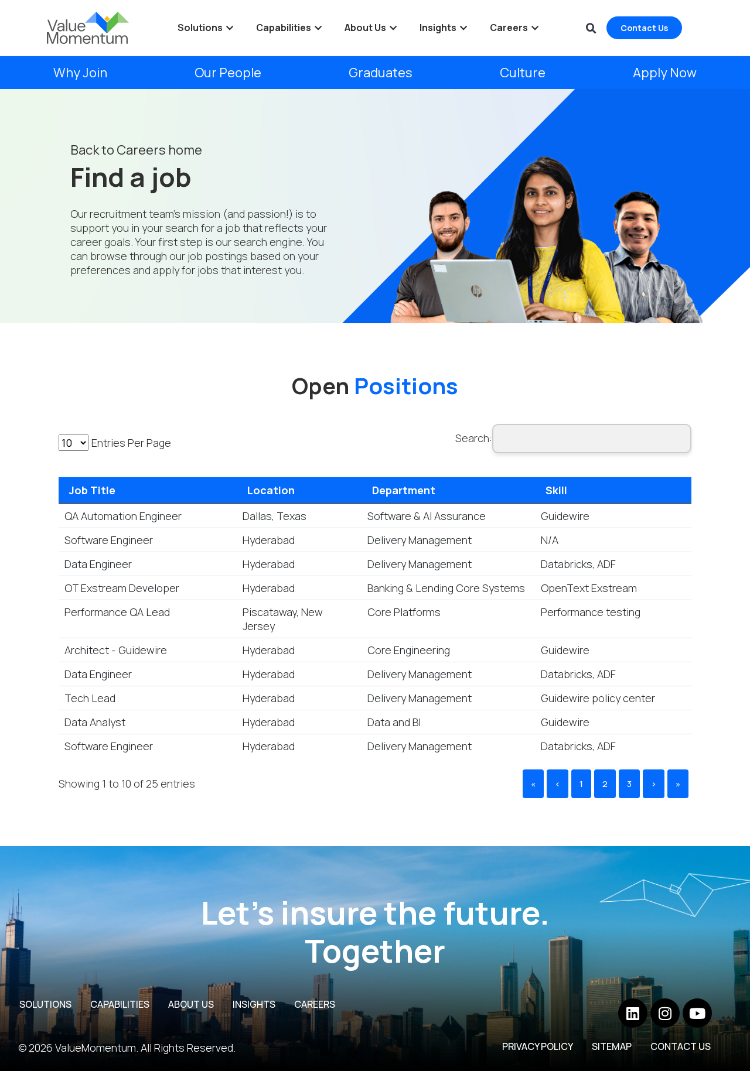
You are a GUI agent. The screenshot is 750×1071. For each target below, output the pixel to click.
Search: (473, 438)
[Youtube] (697, 1013)
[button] (591, 28)
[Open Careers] (535, 28)
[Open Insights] (463, 28)
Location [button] (271, 490)
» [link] (678, 784)
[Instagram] (665, 1013)
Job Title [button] (92, 490)
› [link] (653, 784)
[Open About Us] (393, 28)
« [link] (533, 784)
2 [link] (605, 784)
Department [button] (403, 490)
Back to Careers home (136, 150)
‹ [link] (557, 784)
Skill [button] (556, 490)
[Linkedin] (632, 1013)
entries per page (131, 443)
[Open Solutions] (230, 28)
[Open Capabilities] (318, 28)
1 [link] (581, 784)
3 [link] (629, 784)
